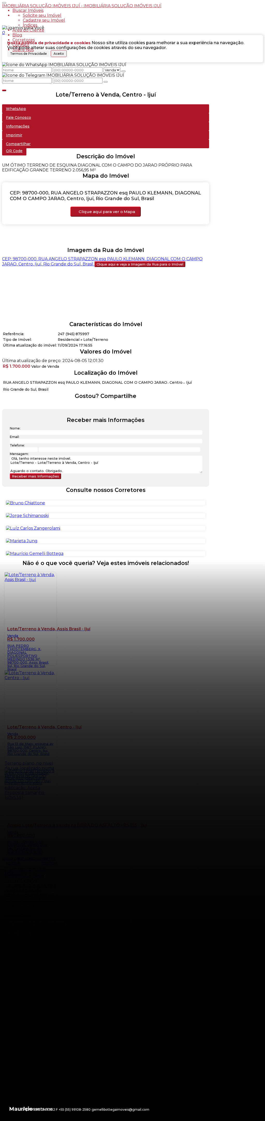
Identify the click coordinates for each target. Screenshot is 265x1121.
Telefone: (17, 445)
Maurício (21, 1109)
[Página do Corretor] (25, 502)
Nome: (15, 428)
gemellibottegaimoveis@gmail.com (120, 1109)
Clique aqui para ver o (107, 211)
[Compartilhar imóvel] (4, 90)
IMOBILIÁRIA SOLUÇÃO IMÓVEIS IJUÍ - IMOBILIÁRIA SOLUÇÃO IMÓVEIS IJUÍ (81, 5)
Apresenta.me (38, 1109)
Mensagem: (19, 454)
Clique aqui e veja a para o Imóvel (140, 264)
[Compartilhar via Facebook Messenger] (111, 406)
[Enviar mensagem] (123, 71)
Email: (14, 437)
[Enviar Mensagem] (106, 82)
